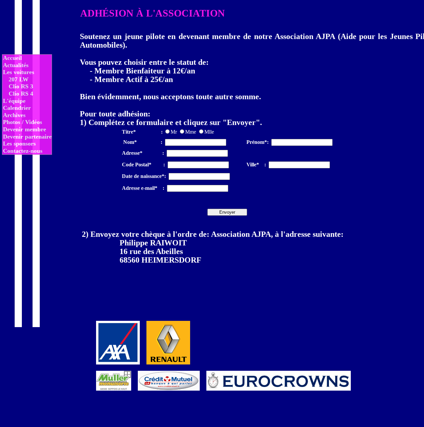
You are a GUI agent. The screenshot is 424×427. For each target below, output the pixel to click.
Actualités (15, 65)
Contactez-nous (22, 151)
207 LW (18, 79)
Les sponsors (19, 143)
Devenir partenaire (27, 136)
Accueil (12, 58)
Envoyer (227, 212)
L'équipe (14, 101)
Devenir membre (24, 129)
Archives (14, 115)
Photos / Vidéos (22, 122)
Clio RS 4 (21, 93)
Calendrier (17, 108)
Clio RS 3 (21, 86)
